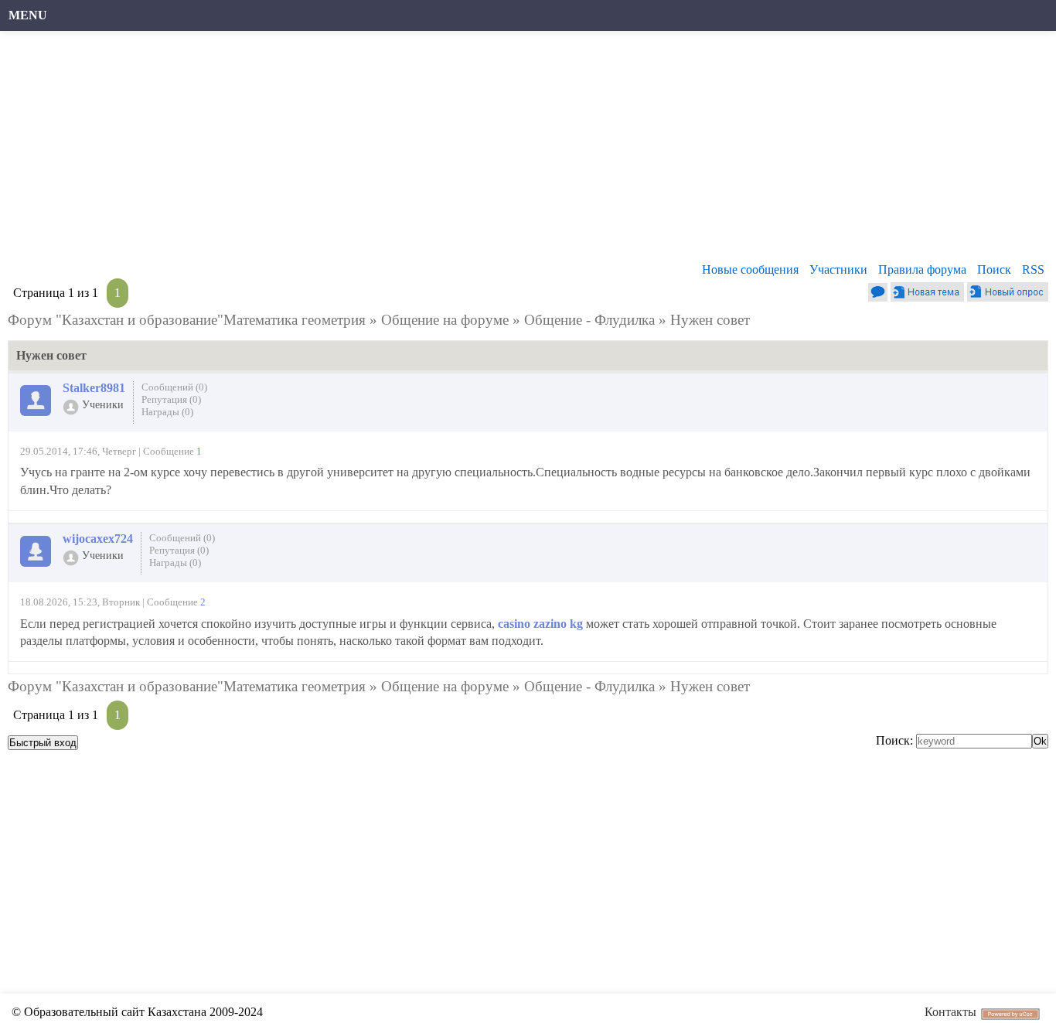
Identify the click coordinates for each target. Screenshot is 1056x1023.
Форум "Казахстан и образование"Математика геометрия (187, 320)
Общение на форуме (445, 320)
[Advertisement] (475, 151)
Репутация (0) (171, 399)
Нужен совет (710, 320)
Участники (838, 269)
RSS (1033, 269)
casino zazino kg (540, 623)
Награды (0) (167, 412)
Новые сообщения (750, 269)
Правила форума (922, 269)
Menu (28, 15)
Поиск (994, 269)
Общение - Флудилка (589, 320)
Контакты (950, 1011)
